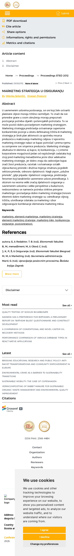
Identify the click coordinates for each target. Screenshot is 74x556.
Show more (12, 273)
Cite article (13, 26)
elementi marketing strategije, (19, 220)
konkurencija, (62, 220)
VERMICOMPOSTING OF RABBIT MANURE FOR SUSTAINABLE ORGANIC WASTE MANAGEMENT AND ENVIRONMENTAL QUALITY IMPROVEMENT (35, 390)
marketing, (8, 216)
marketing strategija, (51, 216)
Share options (16, 32)
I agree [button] (44, 529)
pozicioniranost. (24, 223)
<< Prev (59, 83)
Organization (37, 452)
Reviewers (37, 462)
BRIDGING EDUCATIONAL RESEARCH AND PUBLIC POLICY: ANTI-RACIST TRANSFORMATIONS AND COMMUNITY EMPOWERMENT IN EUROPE (36, 364)
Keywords (37, 467)
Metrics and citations (20, 43)
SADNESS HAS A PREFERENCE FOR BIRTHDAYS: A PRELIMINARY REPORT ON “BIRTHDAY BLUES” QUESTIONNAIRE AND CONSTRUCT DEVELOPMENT (35, 320)
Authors (37, 457)
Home (9, 75)
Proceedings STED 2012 (54, 75)
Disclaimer (12, 65)
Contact (37, 447)
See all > (67, 305)
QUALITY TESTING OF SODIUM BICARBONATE (25, 312)
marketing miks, (46, 220)
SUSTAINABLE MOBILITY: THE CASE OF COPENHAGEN (29, 381)
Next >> (68, 83)
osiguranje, (8, 223)
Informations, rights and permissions (31, 37)
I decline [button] (44, 536)
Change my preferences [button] (44, 543)
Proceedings (26, 75)
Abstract (11, 60)
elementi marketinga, (27, 216)
